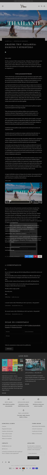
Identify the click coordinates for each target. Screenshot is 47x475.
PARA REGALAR (23, 246)
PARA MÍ (23, 242)
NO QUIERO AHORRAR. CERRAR (23, 250)
